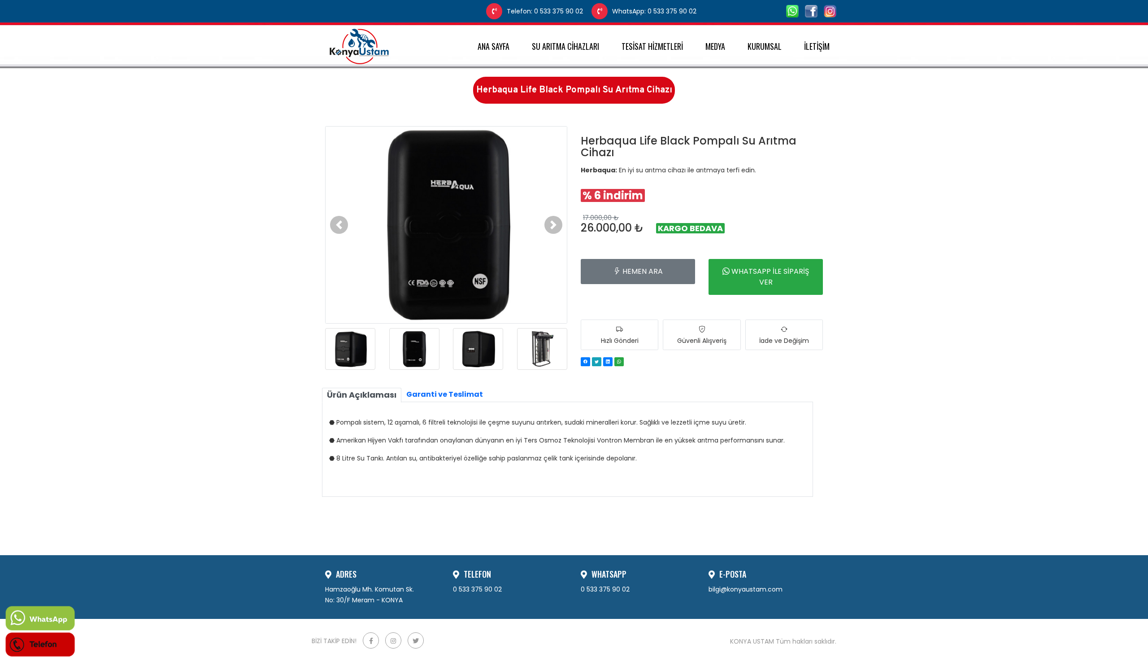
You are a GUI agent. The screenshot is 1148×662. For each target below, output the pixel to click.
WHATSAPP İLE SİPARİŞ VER (769, 276)
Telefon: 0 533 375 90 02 (545, 11)
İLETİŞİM (817, 46)
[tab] (361, 395)
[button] (350, 349)
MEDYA (715, 46)
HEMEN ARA (642, 271)
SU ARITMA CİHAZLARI (565, 46)
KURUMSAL (765, 46)
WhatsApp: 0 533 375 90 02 (654, 11)
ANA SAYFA (493, 46)
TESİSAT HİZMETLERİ (652, 46)
